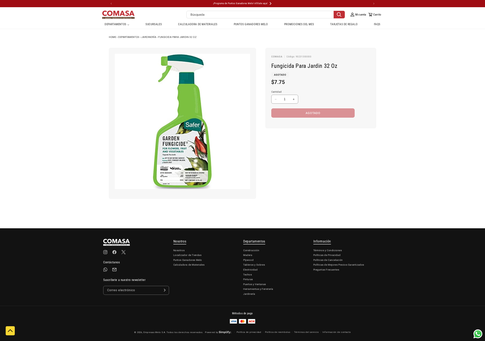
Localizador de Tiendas (187, 255)
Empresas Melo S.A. (155, 332)
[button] (116, 24)
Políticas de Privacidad (327, 255)
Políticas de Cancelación (328, 259)
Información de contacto (336, 332)
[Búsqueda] (339, 14)
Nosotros (179, 250)
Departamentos (128, 37)
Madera (247, 255)
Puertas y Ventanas (254, 284)
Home (112, 37)
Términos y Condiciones (327, 250)
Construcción (251, 250)
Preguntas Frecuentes (326, 269)
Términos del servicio (306, 332)
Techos (247, 274)
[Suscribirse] (164, 290)
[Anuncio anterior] (111, 3)
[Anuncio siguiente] (374, 3)
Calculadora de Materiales (189, 264)
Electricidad (250, 269)
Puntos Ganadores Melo (187, 259)
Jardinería (148, 37)
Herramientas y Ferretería (258, 289)
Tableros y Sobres (254, 264)
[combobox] (265, 14)
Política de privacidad (249, 332)
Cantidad (276, 91)
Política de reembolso (277, 332)
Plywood (248, 259)
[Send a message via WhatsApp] (478, 334)
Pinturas (248, 279)
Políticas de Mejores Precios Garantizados (338, 264)
